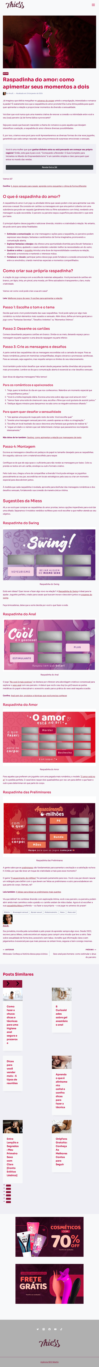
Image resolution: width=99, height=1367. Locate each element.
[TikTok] (61, 1329)
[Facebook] (49, 1329)
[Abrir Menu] (93, 4)
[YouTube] (55, 1329)
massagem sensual (20, 912)
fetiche (7, 912)
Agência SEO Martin (49, 1362)
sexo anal (71, 912)
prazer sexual (36, 912)
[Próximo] (17, 984)
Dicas (5, 73)
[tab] (8, 1186)
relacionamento (51, 912)
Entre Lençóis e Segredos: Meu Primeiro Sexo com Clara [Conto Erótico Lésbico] (13, 1157)
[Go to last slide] (8, 984)
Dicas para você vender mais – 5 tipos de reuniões (12, 1072)
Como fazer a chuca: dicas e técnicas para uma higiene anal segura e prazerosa (12, 1025)
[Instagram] (43, 1329)
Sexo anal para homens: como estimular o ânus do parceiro (74, 954)
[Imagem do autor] (4, 93)
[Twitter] (37, 1329)
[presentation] (13, 994)
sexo (62, 912)
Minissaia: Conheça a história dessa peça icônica (25, 952)
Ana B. (11, 93)
